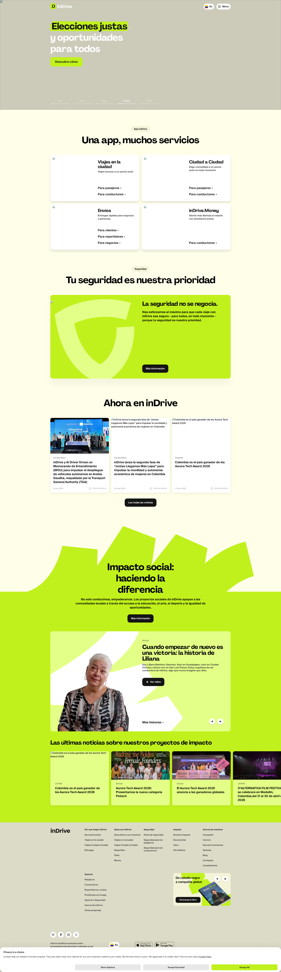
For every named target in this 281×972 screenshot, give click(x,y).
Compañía (208, 835)
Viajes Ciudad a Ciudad (96, 845)
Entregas (89, 850)
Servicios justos (93, 835)
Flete (116, 855)
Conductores (91, 885)
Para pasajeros (108, 188)
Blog (205, 855)
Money (117, 860)
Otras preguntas (93, 910)
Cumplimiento (210, 865)
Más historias (151, 723)
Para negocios (108, 243)
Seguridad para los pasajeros (153, 841)
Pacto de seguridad (153, 835)
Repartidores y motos (96, 890)
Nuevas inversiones (213, 845)
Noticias (207, 850)
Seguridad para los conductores (153, 849)
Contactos (208, 860)
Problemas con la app (95, 895)
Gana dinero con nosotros (127, 835)
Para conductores (110, 194)
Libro (176, 845)
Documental (179, 840)
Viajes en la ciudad (94, 840)
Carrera (207, 840)
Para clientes (107, 230)
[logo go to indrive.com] (61, 6)
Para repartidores (110, 237)
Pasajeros (90, 879)
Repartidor (119, 850)
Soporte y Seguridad (95, 900)
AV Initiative (179, 850)
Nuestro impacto (181, 835)
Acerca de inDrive (94, 905)
